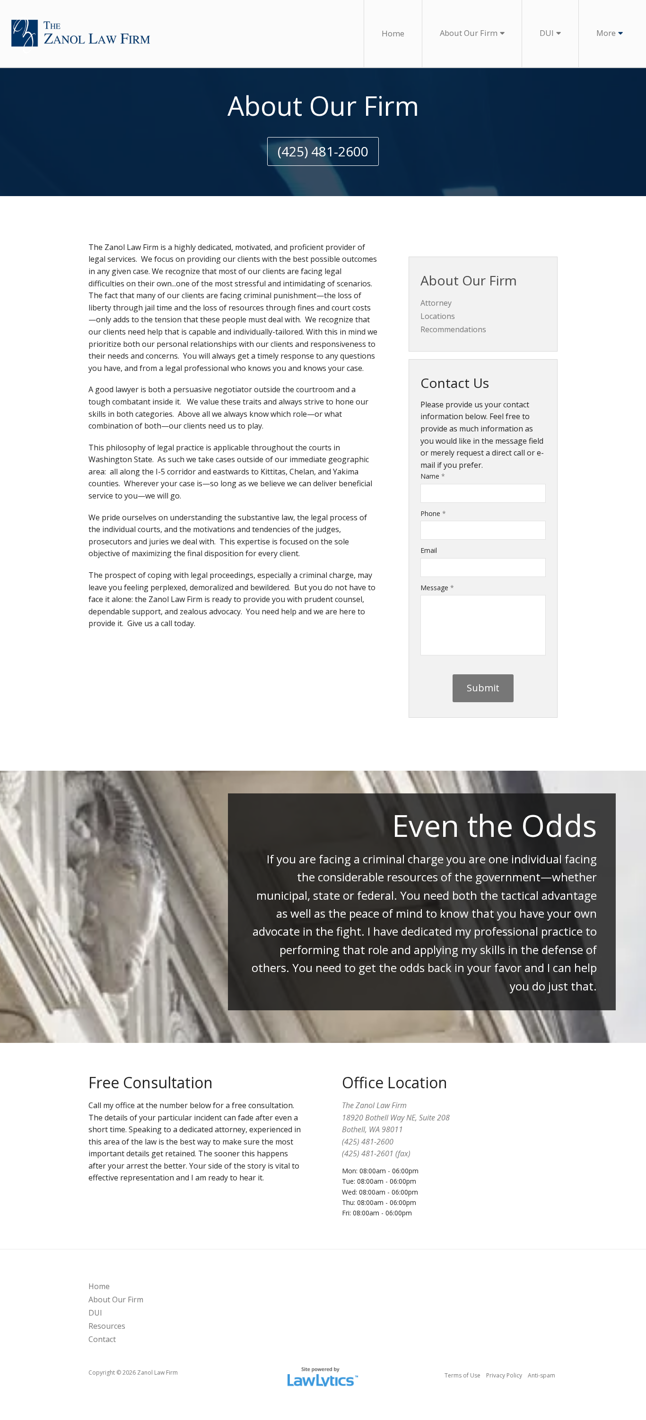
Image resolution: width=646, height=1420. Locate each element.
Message (437, 587)
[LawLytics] (323, 1375)
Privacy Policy (504, 1375)
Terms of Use (462, 1375)
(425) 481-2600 (323, 151)
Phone (433, 513)
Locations (437, 316)
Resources (106, 1326)
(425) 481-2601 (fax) (376, 1153)
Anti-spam (541, 1375)
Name (432, 476)
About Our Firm (469, 32)
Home (393, 33)
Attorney (436, 303)
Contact (102, 1339)
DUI (547, 32)
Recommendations (453, 329)
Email (428, 550)
